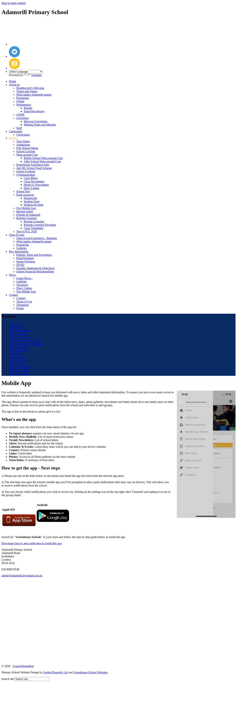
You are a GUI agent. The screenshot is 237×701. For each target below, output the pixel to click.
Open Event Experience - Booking (36, 238)
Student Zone (31, 201)
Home (12, 81)
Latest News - (24, 278)
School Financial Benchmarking (35, 271)
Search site (7, 678)
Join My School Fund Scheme (34, 168)
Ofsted (20, 101)
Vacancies (22, 284)
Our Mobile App (26, 208)
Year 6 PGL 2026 (26, 231)
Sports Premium (25, 261)
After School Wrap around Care (42, 161)
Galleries (21, 248)
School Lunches (25, 151)
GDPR (20, 114)
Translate (36, 75)
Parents (13, 138)
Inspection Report (34, 111)
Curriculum (15, 131)
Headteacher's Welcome (30, 88)
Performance (23, 104)
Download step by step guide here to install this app (31, 543)
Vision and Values (26, 91)
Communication (25, 174)
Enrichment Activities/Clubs (32, 164)
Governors (22, 118)
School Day (23, 191)
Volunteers (22, 304)
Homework (30, 198)
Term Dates (23, 141)
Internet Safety (24, 211)
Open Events (16, 234)
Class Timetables (33, 228)
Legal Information (23, 666)
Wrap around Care (27, 154)
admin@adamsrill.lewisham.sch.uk (21, 575)
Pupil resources (25, 194)
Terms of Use (24, 301)
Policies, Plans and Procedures (34, 254)
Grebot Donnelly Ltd (55, 672)
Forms (20, 308)
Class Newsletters (34, 181)
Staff (19, 128)
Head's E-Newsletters (36, 184)
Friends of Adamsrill (28, 214)
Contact (13, 294)
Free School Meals (27, 148)
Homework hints (33, 204)
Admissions (23, 144)
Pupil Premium (25, 258)
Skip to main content (13, 3)
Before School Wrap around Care (43, 158)
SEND (20, 264)
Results (28, 108)
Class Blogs (31, 178)
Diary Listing (31, 188)
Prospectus (22, 98)
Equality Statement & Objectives (35, 268)
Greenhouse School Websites (91, 672)
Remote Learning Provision (40, 224)
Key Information (18, 251)
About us (14, 84)
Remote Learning (26, 218)
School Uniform (25, 171)
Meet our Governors (35, 121)
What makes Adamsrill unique (33, 94)
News (12, 274)
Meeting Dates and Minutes (40, 124)
